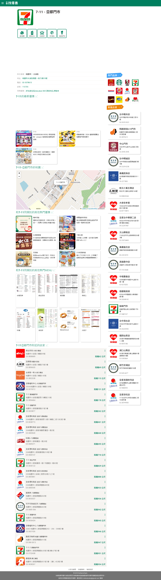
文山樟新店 (124, 232)
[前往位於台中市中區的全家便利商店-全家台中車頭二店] (113, 225)
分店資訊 (42, 36)
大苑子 (84, 330)
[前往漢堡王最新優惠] (119, 94)
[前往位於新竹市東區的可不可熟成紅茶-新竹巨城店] (113, 372)
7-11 (34, 132)
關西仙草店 (124, 335)
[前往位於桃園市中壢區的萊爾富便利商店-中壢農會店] (113, 284)
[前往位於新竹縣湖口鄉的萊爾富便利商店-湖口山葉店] (113, 358)
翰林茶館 (36, 218)
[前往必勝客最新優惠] (135, 94)
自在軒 (41, 330)
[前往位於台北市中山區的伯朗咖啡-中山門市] (113, 151)
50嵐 (18, 330)
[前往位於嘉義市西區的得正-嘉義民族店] (113, 181)
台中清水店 (124, 321)
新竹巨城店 (124, 365)
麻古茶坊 (42, 296)
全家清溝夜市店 (126, 380)
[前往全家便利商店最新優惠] (127, 94)
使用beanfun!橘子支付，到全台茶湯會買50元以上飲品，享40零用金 (44, 257)
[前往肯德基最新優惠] (127, 85)
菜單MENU (32, 36)
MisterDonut (64, 330)
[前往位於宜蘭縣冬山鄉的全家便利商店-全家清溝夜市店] (113, 387)
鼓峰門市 (123, 306)
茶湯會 (35, 253)
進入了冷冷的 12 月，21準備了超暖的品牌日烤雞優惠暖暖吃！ (87, 256)
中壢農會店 (124, 276)
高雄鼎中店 (124, 262)
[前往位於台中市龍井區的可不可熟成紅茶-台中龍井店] (113, 122)
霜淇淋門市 (62, 36)
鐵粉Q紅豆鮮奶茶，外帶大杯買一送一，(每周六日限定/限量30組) (44, 221)
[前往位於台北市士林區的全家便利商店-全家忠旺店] (113, 402)
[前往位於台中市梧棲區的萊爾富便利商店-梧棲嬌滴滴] (113, 299)
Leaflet (83, 208)
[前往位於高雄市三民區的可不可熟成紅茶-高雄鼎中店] (113, 269)
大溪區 (36, 74)
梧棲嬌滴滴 (124, 291)
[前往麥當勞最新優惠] (111, 85)
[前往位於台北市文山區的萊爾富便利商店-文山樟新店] (113, 240)
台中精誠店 (124, 158)
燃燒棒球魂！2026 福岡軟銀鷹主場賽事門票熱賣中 (87, 136)
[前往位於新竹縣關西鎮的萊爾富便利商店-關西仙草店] (113, 343)
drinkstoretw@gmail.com (91, 578)
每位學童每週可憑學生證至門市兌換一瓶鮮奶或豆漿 (87, 221)
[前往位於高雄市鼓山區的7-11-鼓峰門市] (113, 313)
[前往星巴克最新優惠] (119, 85)
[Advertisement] (60, 56)
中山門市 (123, 144)
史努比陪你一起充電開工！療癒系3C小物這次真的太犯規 (44, 153)
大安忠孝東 (124, 203)
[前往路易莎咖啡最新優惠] (127, 102)
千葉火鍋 (79, 235)
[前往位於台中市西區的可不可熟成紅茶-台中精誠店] (113, 166)
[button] (60, 187)
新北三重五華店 (126, 188)
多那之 (84, 296)
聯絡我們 (90, 569)
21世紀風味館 (81, 253)
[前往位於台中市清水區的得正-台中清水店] (113, 328)
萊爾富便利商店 (81, 218)
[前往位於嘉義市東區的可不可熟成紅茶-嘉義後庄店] (113, 254)
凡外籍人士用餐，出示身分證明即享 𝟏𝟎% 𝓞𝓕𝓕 (87, 239)
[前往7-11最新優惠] (135, 85)
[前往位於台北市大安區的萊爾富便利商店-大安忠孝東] (113, 210)
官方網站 (52, 36)
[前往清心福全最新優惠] (135, 102)
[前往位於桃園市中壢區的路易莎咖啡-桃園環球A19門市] (113, 136)
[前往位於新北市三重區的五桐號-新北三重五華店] (113, 195)
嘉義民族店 (124, 173)
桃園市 (28, 74)
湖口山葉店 (124, 350)
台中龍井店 (124, 114)
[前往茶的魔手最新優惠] (111, 102)
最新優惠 (22, 36)
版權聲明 (81, 569)
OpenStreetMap (92, 208)
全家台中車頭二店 (127, 217)
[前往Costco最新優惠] (111, 94)
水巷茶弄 (20, 296)
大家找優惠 (72, 569)
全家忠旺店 (124, 394)
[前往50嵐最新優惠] (119, 102)
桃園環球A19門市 (127, 129)
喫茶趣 (62, 296)
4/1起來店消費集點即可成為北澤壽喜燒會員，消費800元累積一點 (44, 239)
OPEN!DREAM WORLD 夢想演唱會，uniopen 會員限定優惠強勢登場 (44, 137)
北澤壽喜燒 (37, 235)
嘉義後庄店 (124, 247)
